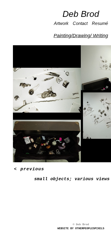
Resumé (100, 23)
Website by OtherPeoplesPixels (80, 228)
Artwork (61, 23)
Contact (80, 23)
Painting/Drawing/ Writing (81, 35)
